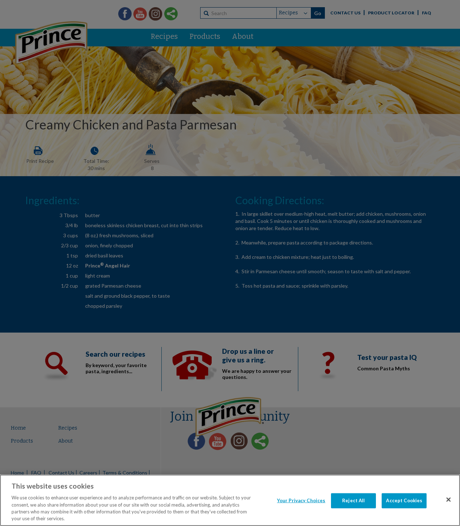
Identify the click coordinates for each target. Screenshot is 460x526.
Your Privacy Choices (301, 500)
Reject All (353, 500)
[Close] (448, 500)
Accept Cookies (404, 500)
